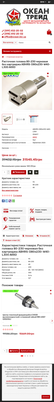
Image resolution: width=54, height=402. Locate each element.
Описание (29, 236)
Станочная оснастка (14, 57)
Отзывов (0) (45, 236)
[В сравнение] (48, 76)
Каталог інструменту (12, 51)
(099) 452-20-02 (13, 30)
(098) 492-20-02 (13, 33)
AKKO (35, 137)
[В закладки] (48, 73)
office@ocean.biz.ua (15, 37)
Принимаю (46, 397)
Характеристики (12, 236)
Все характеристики (10, 190)
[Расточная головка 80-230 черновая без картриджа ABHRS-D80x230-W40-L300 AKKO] (27, 91)
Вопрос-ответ (13, 240)
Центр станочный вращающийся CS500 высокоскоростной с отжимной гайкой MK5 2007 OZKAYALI (24, 317)
